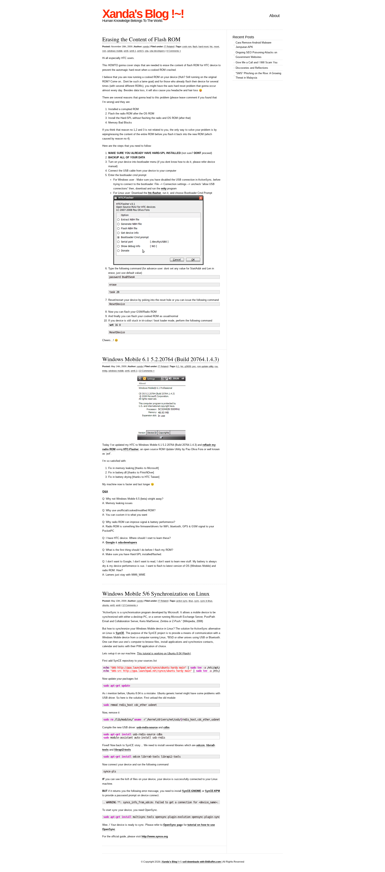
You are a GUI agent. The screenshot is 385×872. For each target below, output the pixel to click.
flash (195, 46)
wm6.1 (133, 51)
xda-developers (157, 51)
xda (146, 51)
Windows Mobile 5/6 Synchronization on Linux (156, 593)
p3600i (188, 366)
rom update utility (205, 366)
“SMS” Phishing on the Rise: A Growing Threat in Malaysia (258, 75)
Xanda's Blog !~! (143, 13)
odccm (200, 745)
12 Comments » (130, 605)
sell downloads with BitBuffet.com (201, 861)
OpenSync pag (172, 824)
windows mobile (115, 51)
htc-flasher (154, 192)
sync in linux (206, 601)
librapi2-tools (122, 749)
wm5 (112, 605)
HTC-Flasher (131, 449)
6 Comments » (174, 51)
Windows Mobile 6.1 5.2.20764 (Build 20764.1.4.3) (160, 359)
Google (110, 542)
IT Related (169, 46)
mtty (163, 188)
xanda (146, 46)
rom (104, 51)
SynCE (120, 633)
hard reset (204, 46)
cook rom (186, 46)
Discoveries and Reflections (252, 67)
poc (194, 366)
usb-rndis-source (147, 727)
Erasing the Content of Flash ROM (141, 39)
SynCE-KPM (212, 790)
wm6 (126, 51)
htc (211, 46)
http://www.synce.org (155, 836)
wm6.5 (140, 51)
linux (191, 601)
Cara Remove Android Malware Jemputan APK (253, 45)
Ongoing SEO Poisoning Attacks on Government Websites (256, 54)
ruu (216, 366)
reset (216, 46)
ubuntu (105, 605)
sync (196, 601)
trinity (104, 371)
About (274, 15)
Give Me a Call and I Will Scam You (256, 62)
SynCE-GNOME (191, 790)
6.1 (177, 366)
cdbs (166, 727)
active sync (181, 601)
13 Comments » (146, 371)
